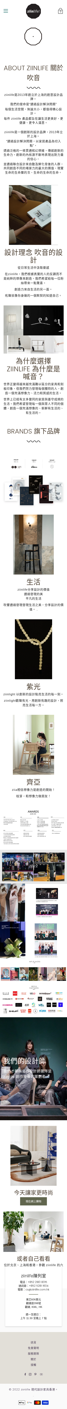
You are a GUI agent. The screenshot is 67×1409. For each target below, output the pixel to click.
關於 (33, 1359)
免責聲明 (33, 1347)
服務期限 (33, 1353)
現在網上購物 (33, 1201)
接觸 (33, 1364)
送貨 (33, 1342)
